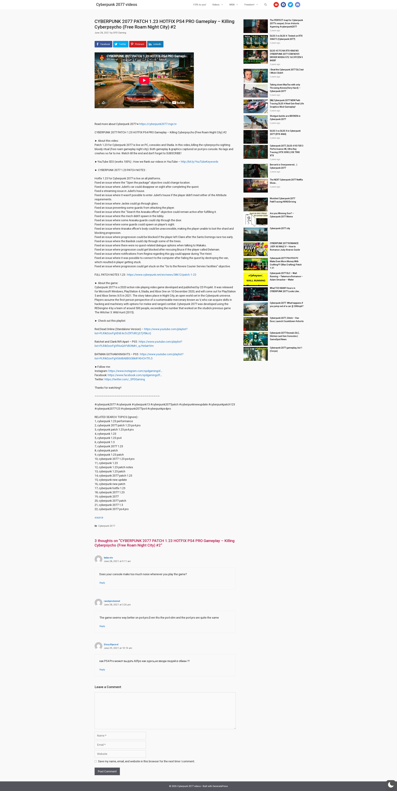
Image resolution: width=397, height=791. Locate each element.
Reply (102, 582)
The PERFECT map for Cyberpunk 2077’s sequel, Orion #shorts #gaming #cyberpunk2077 (286, 23)
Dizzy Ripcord (111, 644)
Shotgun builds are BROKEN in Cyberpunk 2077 (285, 117)
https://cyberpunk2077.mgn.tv (158, 124)
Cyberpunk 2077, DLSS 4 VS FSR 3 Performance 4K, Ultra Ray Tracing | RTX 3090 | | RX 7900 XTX (286, 150)
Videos (215, 4)
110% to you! (199, 4)
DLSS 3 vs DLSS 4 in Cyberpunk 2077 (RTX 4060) (285, 132)
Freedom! (249, 4)
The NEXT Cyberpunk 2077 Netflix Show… (286, 181)
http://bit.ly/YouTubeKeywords (199, 161)
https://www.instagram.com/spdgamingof (134, 371)
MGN (232, 4)
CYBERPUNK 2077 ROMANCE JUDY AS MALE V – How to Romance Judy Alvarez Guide (285, 246)
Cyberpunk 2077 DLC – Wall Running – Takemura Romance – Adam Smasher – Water (286, 276)
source (99, 517)
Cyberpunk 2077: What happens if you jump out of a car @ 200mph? (286, 304)
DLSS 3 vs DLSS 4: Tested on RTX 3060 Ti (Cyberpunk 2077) (286, 37)
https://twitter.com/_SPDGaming (125, 379)
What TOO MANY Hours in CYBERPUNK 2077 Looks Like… (285, 290)
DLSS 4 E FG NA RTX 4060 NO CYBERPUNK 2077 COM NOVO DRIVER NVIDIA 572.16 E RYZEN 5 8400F (286, 55)
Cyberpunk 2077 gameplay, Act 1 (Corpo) (286, 349)
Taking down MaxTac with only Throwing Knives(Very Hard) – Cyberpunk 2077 (285, 87)
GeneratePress (220, 786)
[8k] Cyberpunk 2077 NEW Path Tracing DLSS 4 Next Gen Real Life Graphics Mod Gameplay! (287, 103)
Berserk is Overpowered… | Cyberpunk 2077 (283, 166)
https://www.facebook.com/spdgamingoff (134, 375)
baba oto (108, 557)
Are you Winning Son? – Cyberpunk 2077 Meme (282, 215)
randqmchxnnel (112, 601)
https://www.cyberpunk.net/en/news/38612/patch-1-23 (161, 274)
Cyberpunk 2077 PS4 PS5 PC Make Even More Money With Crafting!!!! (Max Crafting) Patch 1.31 (286, 263)
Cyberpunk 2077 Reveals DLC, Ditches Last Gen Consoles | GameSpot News (284, 336)
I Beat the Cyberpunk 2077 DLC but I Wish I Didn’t (286, 71)
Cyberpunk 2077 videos (116, 4)
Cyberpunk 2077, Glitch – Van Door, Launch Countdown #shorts (287, 319)
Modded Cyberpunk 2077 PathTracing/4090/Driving (283, 200)
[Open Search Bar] (265, 4)
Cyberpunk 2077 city (280, 228)
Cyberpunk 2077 (106, 525)
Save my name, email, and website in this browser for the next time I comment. (146, 761)
